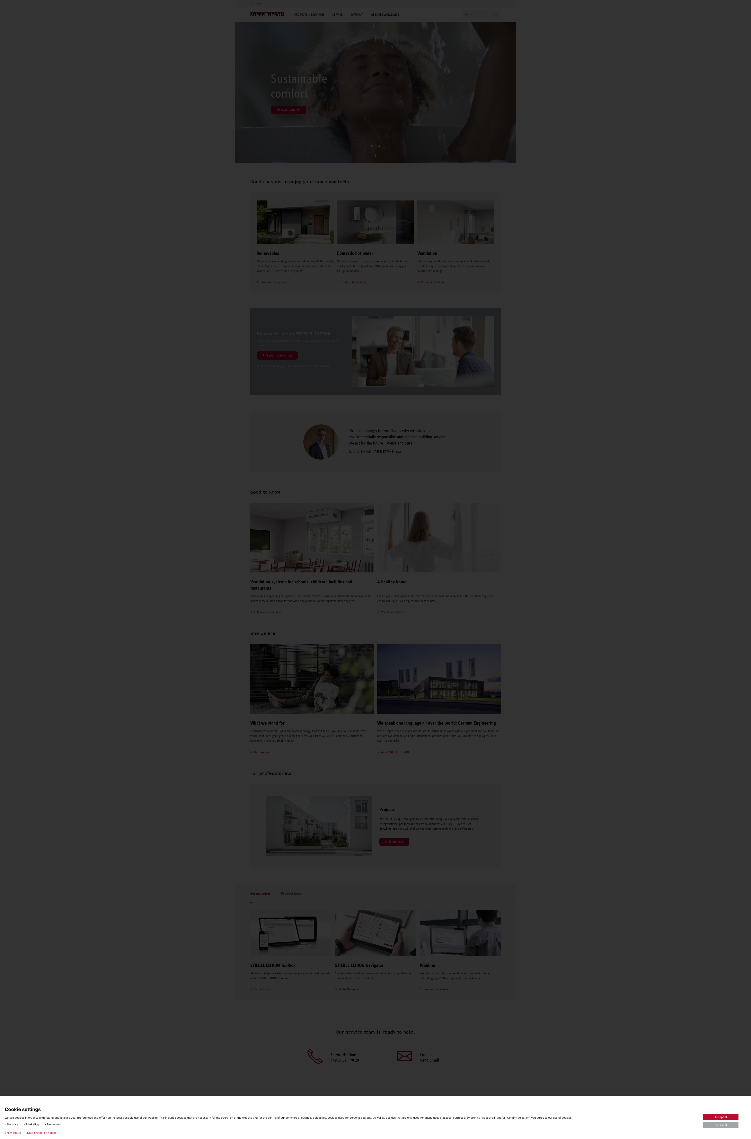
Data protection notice (41, 1132)
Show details (13, 1132)
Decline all (720, 1125)
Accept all (721, 1117)
